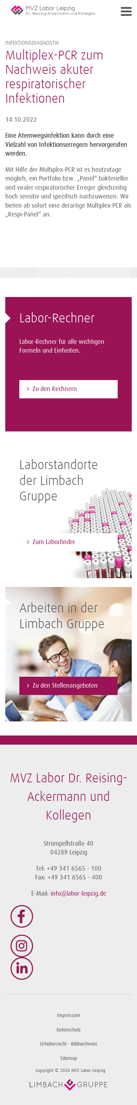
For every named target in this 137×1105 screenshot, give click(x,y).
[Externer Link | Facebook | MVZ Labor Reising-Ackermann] (68, 916)
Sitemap (68, 1058)
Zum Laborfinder (54, 541)
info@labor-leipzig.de (78, 893)
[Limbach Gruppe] (68, 1085)
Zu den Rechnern (55, 388)
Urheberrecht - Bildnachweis (68, 1044)
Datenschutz (69, 1030)
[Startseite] (53, 10)
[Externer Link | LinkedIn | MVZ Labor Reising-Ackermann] (68, 968)
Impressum (68, 1015)
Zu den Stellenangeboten (65, 685)
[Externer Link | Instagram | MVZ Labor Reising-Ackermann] (68, 946)
